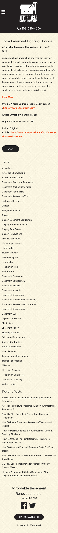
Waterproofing (9, 384)
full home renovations (13, 337)
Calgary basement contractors (17, 220)
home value (8, 248)
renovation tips (10, 267)
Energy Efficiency (10, 328)
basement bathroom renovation (18, 182)
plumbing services (11, 370)
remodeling (8, 262)
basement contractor (12, 276)
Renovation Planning (12, 379)
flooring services (10, 332)
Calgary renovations (12, 234)
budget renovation (11, 210)
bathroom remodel (11, 201)
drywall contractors (11, 318)
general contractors (12, 342)
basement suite (10, 313)
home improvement (12, 243)
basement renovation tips (15, 196)
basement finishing (11, 285)
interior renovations (12, 360)
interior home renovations (15, 356)
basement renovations (13, 309)
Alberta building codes (13, 177)
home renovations (11, 346)
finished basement (11, 238)
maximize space (10, 257)
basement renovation (13, 295)
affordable (7, 168)
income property (10, 252)
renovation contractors (14, 374)
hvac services (9, 351)
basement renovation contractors (19, 304)
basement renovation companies (18, 299)
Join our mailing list (29, 517)
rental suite (8, 271)
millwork (6, 365)
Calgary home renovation (15, 224)
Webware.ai (35, 525)
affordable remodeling (13, 173)
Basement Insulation (12, 290)
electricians (7, 323)
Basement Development (13, 281)
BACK (10, 148)
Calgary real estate (11, 229)
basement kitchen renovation (17, 187)
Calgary (5, 215)
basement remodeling (13, 191)
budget (5, 205)
